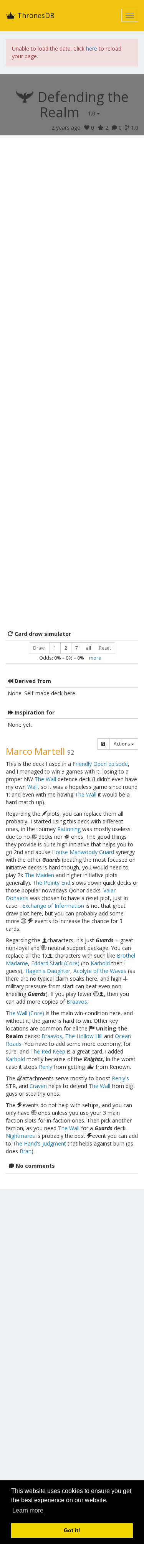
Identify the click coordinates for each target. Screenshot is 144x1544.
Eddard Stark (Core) (55, 963)
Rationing (69, 829)
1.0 (92, 113)
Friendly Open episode (100, 763)
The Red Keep (47, 1051)
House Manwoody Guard (83, 852)
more (95, 658)
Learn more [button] (27, 1510)
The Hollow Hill (84, 1036)
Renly (45, 1066)
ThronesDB (35, 15)
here (91, 48)
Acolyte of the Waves (99, 970)
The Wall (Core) (25, 1013)
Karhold (100, 963)
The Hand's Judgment (39, 1143)
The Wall (45, 779)
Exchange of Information (53, 905)
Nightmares (20, 1135)
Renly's (120, 1078)
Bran (25, 1151)
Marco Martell (35, 751)
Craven (38, 1086)
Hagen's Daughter (47, 970)
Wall (32, 786)
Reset (105, 648)
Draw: (39, 648)
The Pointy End (51, 882)
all (88, 648)
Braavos (76, 1001)
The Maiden (39, 875)
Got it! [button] (72, 1530)
